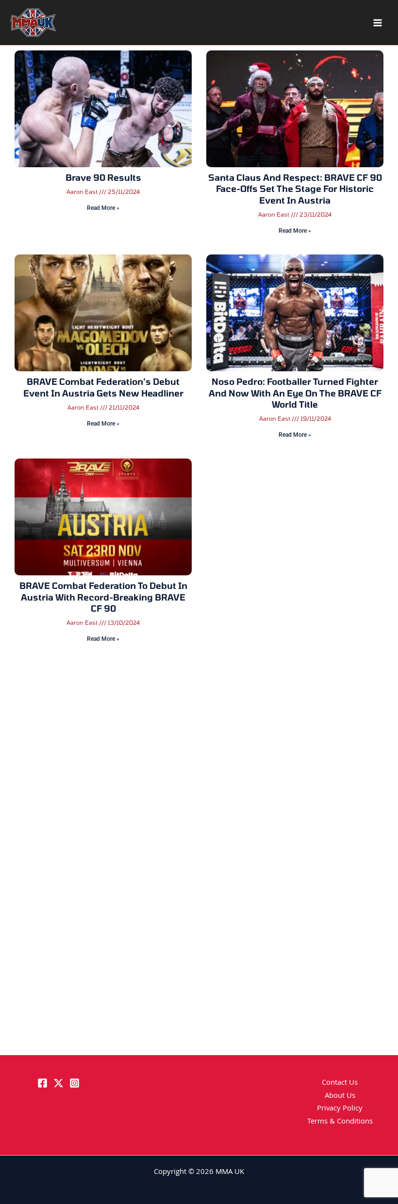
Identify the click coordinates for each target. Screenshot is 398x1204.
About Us (340, 1096)
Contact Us (340, 1083)
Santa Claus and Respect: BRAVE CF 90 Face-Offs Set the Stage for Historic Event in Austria (295, 189)
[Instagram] (74, 1083)
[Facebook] (42, 1083)
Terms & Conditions (340, 1122)
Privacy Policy (340, 1109)
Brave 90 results (103, 177)
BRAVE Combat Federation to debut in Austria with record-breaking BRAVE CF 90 (103, 597)
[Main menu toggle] (377, 22)
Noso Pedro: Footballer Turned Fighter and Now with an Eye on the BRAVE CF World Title (295, 393)
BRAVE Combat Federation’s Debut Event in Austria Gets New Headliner (103, 387)
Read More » (103, 208)
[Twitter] (58, 1083)
